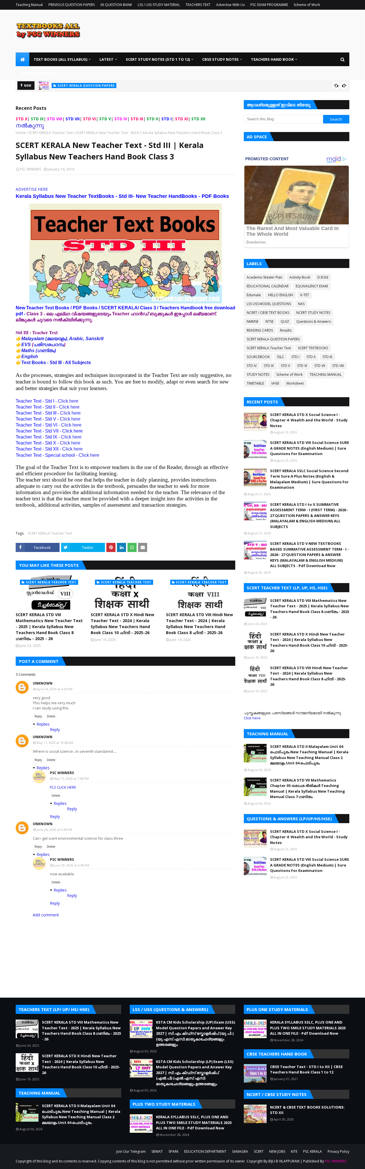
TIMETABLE (255, 383)
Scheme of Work (307, 4)
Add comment (46, 915)
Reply (38, 716)
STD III (327, 356)
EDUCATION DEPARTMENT (205, 1151)
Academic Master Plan (264, 277)
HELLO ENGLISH (280, 295)
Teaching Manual (29, 4)
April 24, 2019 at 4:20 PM (54, 689)
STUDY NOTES (258, 374)
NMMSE (252, 321)
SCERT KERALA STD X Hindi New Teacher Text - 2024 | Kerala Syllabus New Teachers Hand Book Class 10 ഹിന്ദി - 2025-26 (122, 623)
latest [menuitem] (106, 59)
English (29, 356)
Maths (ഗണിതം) (38, 350)
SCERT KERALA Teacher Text (51, 132)
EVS (26, 344)
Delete (51, 716)
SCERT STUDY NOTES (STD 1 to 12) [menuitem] (158, 59)
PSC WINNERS (30, 169)
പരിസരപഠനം (48, 344)
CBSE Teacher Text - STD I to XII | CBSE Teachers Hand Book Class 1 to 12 (306, 1069)
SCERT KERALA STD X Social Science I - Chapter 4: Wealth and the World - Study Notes (309, 420)
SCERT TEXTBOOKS (313, 348)
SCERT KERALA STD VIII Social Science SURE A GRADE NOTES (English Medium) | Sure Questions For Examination (309, 448)
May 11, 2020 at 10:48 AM (54, 742)
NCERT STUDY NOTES (313, 312)
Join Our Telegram (131, 1151)
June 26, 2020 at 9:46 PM (54, 829)
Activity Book (299, 277)
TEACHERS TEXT (198, 4)
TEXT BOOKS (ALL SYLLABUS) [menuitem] (60, 59)
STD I (295, 356)
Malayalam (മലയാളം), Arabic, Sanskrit (62, 338)
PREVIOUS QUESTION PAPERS (71, 4)
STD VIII (338, 365)
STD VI (302, 365)
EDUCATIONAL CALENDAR (268, 286)
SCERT (258, 1151)
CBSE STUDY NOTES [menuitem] (220, 59)
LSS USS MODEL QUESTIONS (269, 303)
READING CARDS (260, 330)
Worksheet (295, 383)
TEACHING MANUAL (326, 374)
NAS (301, 303)
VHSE (275, 383)
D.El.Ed (322, 277)
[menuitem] (22, 59)
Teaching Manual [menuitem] (38, 73)
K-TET (304, 295)
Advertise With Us (230, 4)
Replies (43, 724)
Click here (68, 401)
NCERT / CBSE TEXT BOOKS (268, 312)
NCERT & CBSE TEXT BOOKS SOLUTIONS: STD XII (307, 1110)
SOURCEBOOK (258, 356)
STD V (285, 365)
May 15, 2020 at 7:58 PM (71, 778)
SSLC (280, 356)
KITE (294, 1151)
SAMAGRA (240, 1151)
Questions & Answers (313, 321)
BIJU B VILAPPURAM (283, 1161)
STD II (311, 356)
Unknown (42, 683)
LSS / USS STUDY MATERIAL (159, 4)
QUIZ (285, 321)
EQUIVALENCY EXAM (312, 286)
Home (21, 132)
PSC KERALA (312, 1151)
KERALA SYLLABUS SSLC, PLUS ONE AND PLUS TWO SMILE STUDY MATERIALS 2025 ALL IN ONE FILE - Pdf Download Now (194, 1122)
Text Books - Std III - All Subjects (56, 362)
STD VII (319, 365)
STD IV (252, 365)
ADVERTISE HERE (32, 189)
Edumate (254, 295)
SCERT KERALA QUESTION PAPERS (273, 339)
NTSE (269, 321)
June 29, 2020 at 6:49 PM (71, 865)
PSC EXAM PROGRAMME (269, 4)
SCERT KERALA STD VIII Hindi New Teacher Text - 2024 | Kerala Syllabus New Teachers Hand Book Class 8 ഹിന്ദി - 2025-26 (199, 623)
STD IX (269, 365)
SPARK (174, 1151)
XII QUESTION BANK (116, 4)
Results (285, 330)
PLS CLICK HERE (63, 787)
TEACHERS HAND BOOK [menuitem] (272, 59)
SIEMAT (157, 1151)
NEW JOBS (277, 1151)
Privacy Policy (338, 1151)
